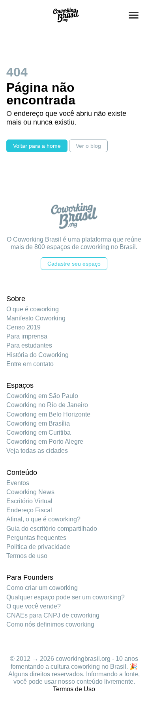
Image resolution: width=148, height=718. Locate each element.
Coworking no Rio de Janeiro (47, 405)
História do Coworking (37, 355)
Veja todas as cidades (37, 450)
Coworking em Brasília (38, 423)
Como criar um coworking (42, 587)
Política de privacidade (38, 546)
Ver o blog (88, 146)
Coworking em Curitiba (38, 432)
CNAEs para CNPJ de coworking (52, 615)
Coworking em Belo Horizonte (48, 414)
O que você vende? (33, 606)
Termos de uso (26, 555)
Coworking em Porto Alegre (44, 441)
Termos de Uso (74, 689)
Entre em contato (30, 364)
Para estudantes (29, 345)
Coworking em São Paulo (42, 395)
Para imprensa (26, 336)
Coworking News (30, 492)
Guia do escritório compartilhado (51, 528)
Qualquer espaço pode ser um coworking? (65, 597)
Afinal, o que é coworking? (43, 519)
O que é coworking (32, 309)
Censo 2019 (23, 327)
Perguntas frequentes (36, 537)
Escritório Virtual (29, 501)
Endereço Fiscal (29, 510)
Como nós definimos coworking (50, 624)
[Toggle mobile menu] (134, 15)
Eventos (17, 483)
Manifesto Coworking (36, 318)
